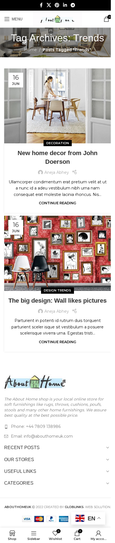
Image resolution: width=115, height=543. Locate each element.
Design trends (57, 290)
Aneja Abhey (56, 172)
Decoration (57, 143)
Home (30, 49)
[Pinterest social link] (57, 5)
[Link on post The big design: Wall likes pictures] (57, 253)
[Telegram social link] (73, 5)
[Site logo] (57, 18)
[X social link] (49, 5)
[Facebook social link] (41, 5)
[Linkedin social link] (65, 5)
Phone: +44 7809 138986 (36, 426)
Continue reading (57, 203)
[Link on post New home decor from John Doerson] (57, 106)
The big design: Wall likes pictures (57, 300)
